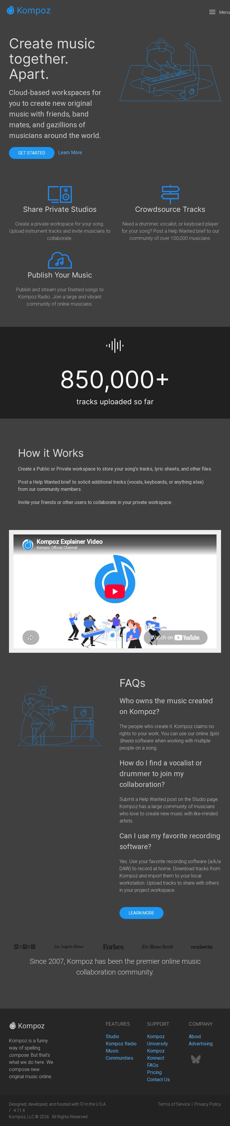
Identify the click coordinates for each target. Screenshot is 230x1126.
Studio (112, 1036)
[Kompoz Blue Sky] (196, 1061)
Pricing (154, 1072)
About (195, 1036)
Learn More (70, 153)
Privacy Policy (207, 1104)
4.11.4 (19, 1110)
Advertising (201, 1044)
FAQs (152, 1065)
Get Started (31, 153)
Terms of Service (174, 1104)
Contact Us (158, 1079)
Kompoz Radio (121, 1044)
